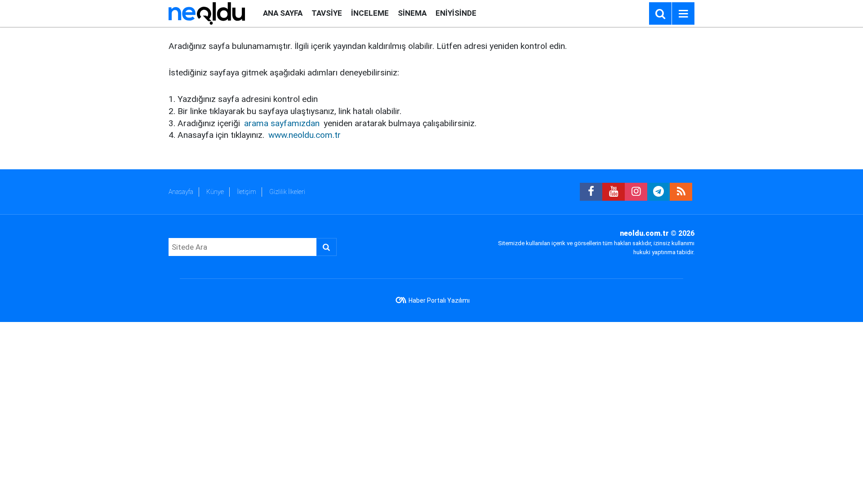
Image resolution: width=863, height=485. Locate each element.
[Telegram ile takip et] (658, 192)
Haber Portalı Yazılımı (439, 300)
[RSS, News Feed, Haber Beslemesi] (681, 192)
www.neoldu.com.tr (304, 135)
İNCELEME (370, 13)
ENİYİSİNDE (456, 13)
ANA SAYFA (282, 13)
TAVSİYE (326, 13)
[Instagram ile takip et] (636, 192)
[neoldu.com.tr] (207, 13)
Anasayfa (181, 191)
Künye (215, 191)
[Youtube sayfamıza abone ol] (613, 192)
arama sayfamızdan (282, 123)
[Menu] (683, 14)
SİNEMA (412, 13)
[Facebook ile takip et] (591, 192)
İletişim (246, 191)
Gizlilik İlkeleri (287, 191)
